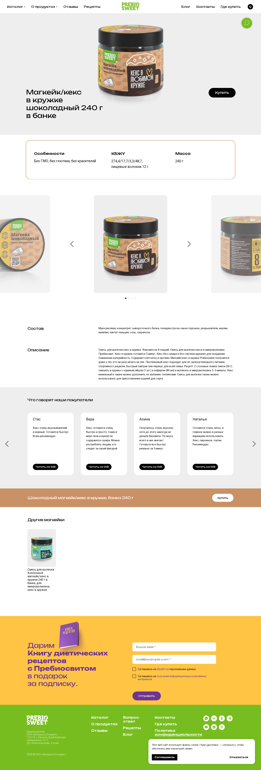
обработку (163, 669)
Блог (185, 7)
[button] (222, 93)
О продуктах (43, 7)
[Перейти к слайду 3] (132, 298)
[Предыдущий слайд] (72, 244)
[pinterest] (222, 729)
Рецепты (92, 7)
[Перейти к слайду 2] (129, 298)
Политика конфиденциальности (178, 732)
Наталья (200, 419)
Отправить (146, 695)
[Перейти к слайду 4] (135, 298)
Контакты (205, 7)
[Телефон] (250, 6)
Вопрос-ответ (131, 719)
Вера (90, 419)
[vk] (214, 720)
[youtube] (206, 729)
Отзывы (70, 7)
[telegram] (230, 720)
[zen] (214, 729)
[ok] (222, 720)
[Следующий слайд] (189, 244)
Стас (37, 419)
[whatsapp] (206, 720)
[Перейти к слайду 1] (125, 298)
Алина (144, 419)
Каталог (15, 7)
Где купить (231, 7)
